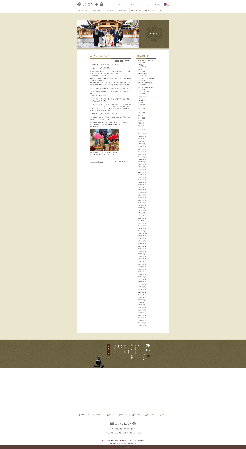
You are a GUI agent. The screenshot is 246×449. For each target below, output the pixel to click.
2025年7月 (141, 146)
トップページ (124, 5)
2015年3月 (141, 320)
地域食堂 (117, 60)
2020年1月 (141, 241)
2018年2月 (141, 274)
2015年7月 (141, 310)
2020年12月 (141, 233)
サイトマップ (142, 5)
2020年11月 (141, 236)
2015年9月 (141, 305)
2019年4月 (141, 254)
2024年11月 (141, 159)
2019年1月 (141, 256)
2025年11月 (141, 139)
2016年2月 (141, 300)
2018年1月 (141, 277)
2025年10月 (141, 141)
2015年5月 (141, 315)
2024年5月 (141, 169)
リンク (149, 5)
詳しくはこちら (108, 348)
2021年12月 (141, 215)
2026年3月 (141, 136)
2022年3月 (141, 208)
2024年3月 (141, 174)
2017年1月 (141, 289)
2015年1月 (141, 325)
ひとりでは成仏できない (123, 162)
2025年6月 (141, 149)
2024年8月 (141, 162)
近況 (121, 60)
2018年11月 (141, 261)
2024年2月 (141, 177)
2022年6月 (141, 200)
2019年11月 (141, 243)
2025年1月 (141, 157)
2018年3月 (141, 271)
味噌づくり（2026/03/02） (142, 70)
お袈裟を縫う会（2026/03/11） (142, 66)
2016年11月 (141, 294)
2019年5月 (141, 251)
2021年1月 (141, 231)
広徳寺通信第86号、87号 (108, 124)
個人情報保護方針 (158, 5)
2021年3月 (141, 225)
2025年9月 (141, 144)
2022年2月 (141, 210)
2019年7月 (141, 248)
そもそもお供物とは (96, 162)
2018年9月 (141, 266)
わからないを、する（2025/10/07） (143, 92)
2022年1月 (141, 213)
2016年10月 (141, 297)
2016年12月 (141, 292)
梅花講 (140, 123)
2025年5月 (141, 151)
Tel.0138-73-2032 (113, 432)
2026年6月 (141, 133)
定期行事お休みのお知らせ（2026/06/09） (145, 61)
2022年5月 (141, 202)
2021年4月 (141, 223)
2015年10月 (141, 302)
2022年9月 (141, 192)
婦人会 (140, 120)
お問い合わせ (133, 5)
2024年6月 (141, 167)
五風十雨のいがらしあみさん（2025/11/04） (146, 79)
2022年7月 (141, 197)
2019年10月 (141, 246)
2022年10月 (141, 190)
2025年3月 (141, 154)
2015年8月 (141, 307)
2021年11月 (141, 218)
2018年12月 (141, 259)
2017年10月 (141, 282)
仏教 (139, 115)
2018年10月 (141, 264)
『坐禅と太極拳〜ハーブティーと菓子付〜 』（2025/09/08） (146, 98)
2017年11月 (141, 279)
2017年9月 (141, 284)
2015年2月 (141, 322)
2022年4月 (141, 205)
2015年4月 (141, 317)
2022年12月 (141, 185)
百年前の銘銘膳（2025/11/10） (142, 75)
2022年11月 (141, 187)
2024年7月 (141, 164)
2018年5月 (141, 269)
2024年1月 (141, 179)
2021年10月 (141, 220)
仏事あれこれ (141, 113)
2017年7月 (141, 287)
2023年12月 (141, 182)
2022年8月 (141, 195)
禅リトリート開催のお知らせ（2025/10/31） (146, 84)
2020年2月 (141, 238)
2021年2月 (141, 228)
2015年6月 (141, 312)
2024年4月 (141, 172)
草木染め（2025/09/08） (142, 103)
